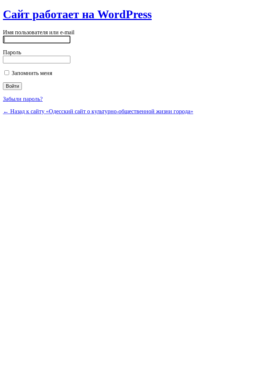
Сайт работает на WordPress (77, 14)
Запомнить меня (31, 73)
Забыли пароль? (23, 99)
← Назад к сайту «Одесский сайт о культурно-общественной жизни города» (98, 111)
